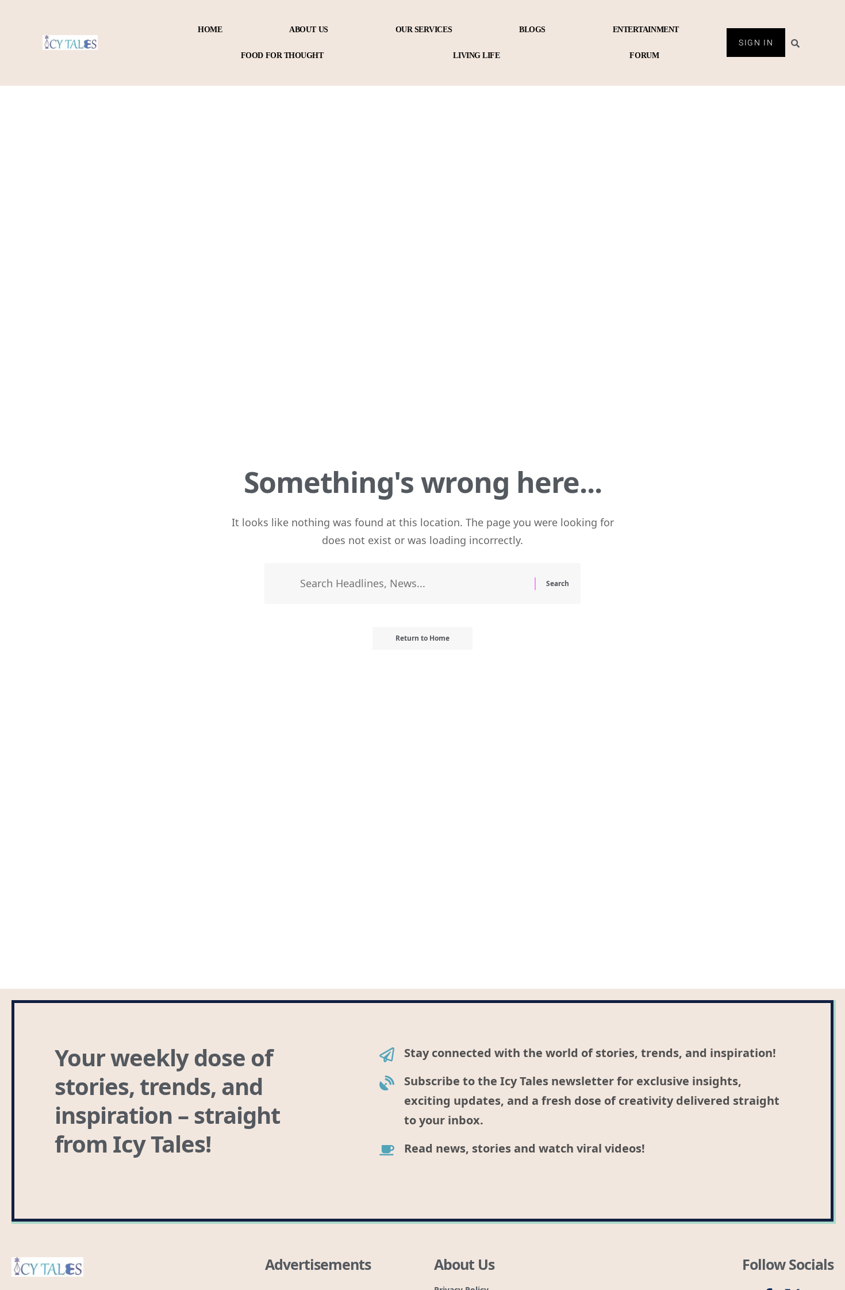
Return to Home (422, 638)
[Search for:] (413, 583)
